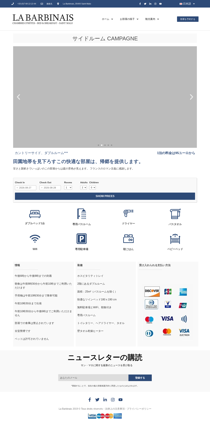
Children (94, 182)
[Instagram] (155, 3)
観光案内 (150, 19)
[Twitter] (145, 3)
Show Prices (105, 196)
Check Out (45, 182)
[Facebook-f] (140, 3)
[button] (18, 97)
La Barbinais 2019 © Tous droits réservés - (82, 408)
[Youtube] (160, 3)
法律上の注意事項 (115, 408)
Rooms (68, 182)
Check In (20, 182)
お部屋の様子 (127, 19)
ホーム (105, 19)
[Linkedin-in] (150, 3)
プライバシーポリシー (139, 408)
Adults (84, 182)
